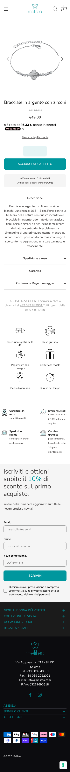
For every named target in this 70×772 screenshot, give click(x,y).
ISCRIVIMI (35, 576)
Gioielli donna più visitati (24, 610)
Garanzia (35, 271)
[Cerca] (55, 9)
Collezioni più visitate (21, 616)
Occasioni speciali (18, 622)
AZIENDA (10, 706)
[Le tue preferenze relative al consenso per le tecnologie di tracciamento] (63, 765)
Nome (7, 539)
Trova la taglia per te (35, 137)
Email (7, 522)
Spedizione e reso (35, 258)
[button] (8, 58)
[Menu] (6, 9)
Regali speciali (16, 628)
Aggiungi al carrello (35, 164)
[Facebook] (30, 695)
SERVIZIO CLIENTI (16, 711)
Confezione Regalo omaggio (35, 283)
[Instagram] (40, 695)
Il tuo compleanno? (15, 556)
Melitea (17, 756)
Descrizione (35, 198)
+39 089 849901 (31, 305)
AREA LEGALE (13, 717)
